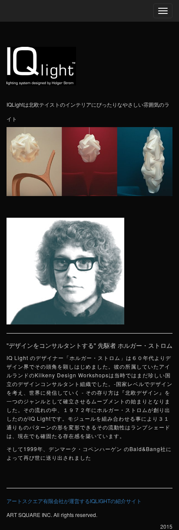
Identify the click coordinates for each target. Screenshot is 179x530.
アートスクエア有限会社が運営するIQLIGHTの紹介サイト (74, 500)
